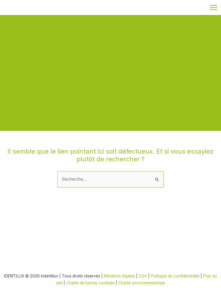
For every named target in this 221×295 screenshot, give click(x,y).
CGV (143, 276)
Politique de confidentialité (176, 276)
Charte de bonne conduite (90, 283)
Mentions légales (119, 276)
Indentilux (7, 7)
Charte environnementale (141, 283)
